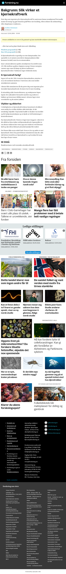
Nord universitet (31, 529)
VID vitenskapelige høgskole (55, 557)
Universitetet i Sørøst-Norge (55, 546)
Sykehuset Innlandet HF (54, 522)
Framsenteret (9, 515)
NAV (7, 550)
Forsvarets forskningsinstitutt (13, 513)
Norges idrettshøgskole (33, 544)
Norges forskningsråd (32, 538)
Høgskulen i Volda (10, 529)
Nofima (29, 527)
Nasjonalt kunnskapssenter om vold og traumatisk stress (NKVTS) (34, 506)
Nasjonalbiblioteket (32, 502)
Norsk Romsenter (31, 551)
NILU (7, 559)
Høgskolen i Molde (11, 524)
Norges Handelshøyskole (33, 536)
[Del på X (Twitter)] (5, 153)
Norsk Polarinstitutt (32, 546)
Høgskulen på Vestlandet (12, 531)
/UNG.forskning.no (54, 429)
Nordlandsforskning (32, 531)
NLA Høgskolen (31, 490)
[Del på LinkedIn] (8, 153)
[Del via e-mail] (11, 153)
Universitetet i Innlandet (54, 539)
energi (31, 149)
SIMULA (50, 501)
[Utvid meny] (64, 3)
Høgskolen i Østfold (11, 526)
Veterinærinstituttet (53, 555)
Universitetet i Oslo (52, 542)
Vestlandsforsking (52, 552)
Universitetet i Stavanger (54, 544)
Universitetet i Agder (53, 535)
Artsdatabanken (10, 496)
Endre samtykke (12, 480)
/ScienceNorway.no (54, 433)
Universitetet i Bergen (53, 537)
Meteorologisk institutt (12, 548)
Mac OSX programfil (8, 52)
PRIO (49, 492)
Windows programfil (8, 50)
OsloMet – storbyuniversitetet (34, 565)
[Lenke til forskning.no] (31, 2)
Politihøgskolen (52, 490)
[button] (2, 230)
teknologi (48, 149)
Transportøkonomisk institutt (55, 529)
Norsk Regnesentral (32, 549)
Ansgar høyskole (10, 490)
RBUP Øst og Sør (52, 494)
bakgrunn (39, 149)
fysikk (25, 149)
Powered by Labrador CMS (33, 571)
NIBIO (7, 552)
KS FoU (7, 539)
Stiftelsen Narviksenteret (54, 518)
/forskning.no (52, 426)
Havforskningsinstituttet (12, 522)
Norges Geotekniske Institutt (34, 533)
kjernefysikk (16, 149)
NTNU (28, 500)
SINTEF (49, 503)
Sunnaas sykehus (52, 520)
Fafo (7, 505)
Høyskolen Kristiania (11, 533)
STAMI (49, 513)
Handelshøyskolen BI (11, 520)
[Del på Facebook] (2, 153)
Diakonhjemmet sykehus (12, 498)
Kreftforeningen (10, 542)
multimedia (6, 149)
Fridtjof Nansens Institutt (12, 517)
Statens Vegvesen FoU (53, 516)
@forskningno (53, 422)
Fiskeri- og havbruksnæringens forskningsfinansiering (12, 509)
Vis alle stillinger (33, 252)
